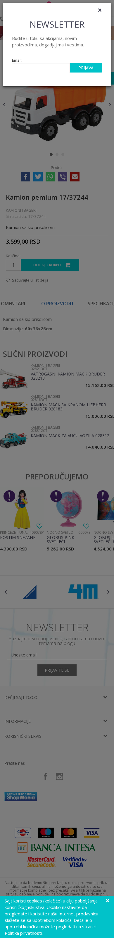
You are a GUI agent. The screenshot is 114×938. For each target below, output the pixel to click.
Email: (17, 60)
